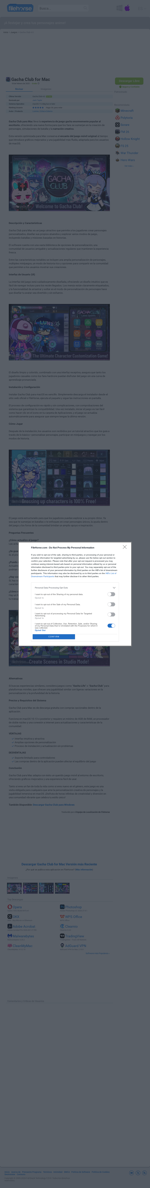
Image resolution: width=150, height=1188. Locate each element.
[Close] (125, 548)
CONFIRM (53, 637)
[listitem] (75, 587)
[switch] (111, 594)
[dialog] (75, 594)
